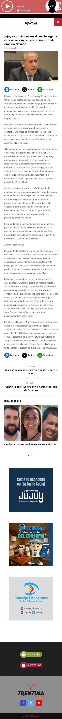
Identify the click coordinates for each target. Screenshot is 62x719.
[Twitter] (31, 703)
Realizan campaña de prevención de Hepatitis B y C (31, 372)
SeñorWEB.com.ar (32, 716)
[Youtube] (39, 703)
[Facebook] (23, 703)
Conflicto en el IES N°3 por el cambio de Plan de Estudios (31, 388)
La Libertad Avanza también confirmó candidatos (30, 445)
